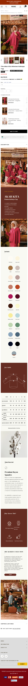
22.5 (16, 414)
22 (21, 409)
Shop (6, 10)
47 (21, 405)
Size (6, 82)
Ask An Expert (17, 628)
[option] (14, 34)
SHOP (10, 574)
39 (10, 405)
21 (19, 409)
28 (19, 423)
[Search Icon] (6, 6)
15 (16, 401)
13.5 (11, 401)
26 (19, 418)
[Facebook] (2, 656)
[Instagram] (6, 656)
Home (2, 10)
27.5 (16, 423)
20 (16, 409)
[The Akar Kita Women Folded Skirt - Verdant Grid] (4, 111)
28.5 (22, 423)
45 (19, 405)
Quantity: (3, 88)
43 (16, 405)
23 (24, 409)
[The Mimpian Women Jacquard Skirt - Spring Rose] (4, 121)
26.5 (22, 418)
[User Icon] (20, 6)
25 (13, 418)
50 (24, 405)
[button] (4, 74)
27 (24, 418)
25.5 (16, 418)
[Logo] (13, 6)
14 (13, 401)
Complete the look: (5, 95)
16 (19, 401)
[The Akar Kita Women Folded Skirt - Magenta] (4, 101)
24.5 (11, 418)
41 (13, 405)
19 (13, 409)
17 (21, 401)
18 (10, 409)
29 (24, 423)
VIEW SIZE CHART (7, 82)
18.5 (25, 401)
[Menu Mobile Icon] (2, 7)
